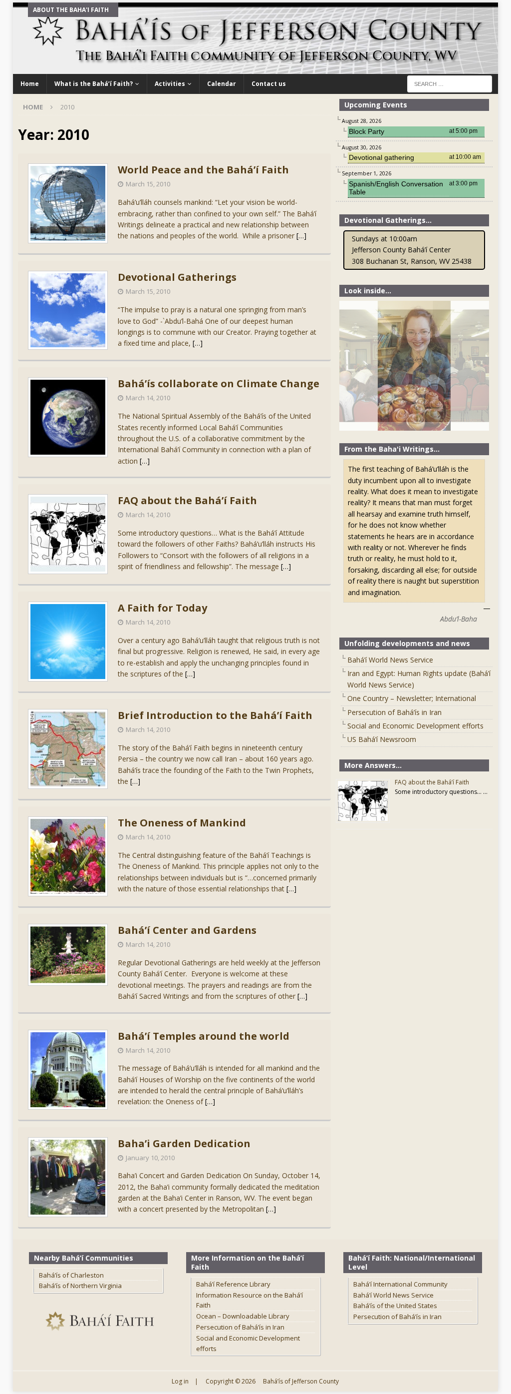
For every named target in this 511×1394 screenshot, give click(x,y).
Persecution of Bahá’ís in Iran (394, 712)
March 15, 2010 (148, 183)
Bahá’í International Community (400, 1284)
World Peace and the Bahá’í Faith (203, 169)
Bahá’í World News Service (390, 660)
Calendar (221, 83)
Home (29, 83)
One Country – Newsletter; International (411, 698)
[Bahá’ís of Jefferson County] (256, 68)
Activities (170, 83)
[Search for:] (450, 83)
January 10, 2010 (150, 1157)
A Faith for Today (162, 608)
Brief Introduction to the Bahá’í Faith (215, 715)
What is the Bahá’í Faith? (93, 83)
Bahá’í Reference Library (233, 1284)
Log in (180, 1381)
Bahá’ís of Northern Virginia (80, 1285)
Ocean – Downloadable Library (242, 1316)
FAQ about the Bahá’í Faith (187, 500)
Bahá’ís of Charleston (71, 1275)
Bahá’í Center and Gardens (187, 930)
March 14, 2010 (148, 397)
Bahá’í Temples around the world (203, 1036)
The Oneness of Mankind (182, 822)
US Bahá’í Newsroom (381, 739)
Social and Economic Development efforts (415, 725)
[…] (301, 235)
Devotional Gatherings (177, 277)
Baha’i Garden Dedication (184, 1143)
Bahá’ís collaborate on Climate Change (218, 383)
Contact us (269, 83)
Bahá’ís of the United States (395, 1305)
